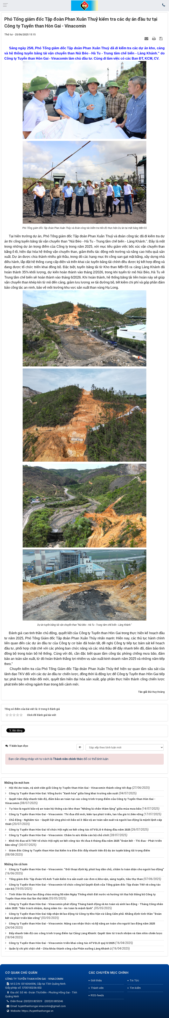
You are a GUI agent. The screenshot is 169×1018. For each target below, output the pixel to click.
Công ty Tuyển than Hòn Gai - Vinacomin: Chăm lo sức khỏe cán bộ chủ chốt (59, 835)
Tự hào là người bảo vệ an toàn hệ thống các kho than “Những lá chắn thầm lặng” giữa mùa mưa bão (75, 808)
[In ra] (154, 38)
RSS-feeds (97, 995)
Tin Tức (134, 980)
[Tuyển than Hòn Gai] (84, 5)
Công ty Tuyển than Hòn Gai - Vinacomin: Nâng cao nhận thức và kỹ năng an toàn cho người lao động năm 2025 (82, 923)
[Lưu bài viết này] (161, 38)
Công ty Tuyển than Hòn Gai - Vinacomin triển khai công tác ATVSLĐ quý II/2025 (62, 943)
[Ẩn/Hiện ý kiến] (79, 747)
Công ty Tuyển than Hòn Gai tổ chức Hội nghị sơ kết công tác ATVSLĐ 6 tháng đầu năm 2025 (69, 829)
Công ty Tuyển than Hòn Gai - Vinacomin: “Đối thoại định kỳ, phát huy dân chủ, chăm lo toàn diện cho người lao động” (86, 869)
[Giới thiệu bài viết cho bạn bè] (146, 38)
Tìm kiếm (135, 987)
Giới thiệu (96, 980)
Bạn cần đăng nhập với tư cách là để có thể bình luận (58, 759)
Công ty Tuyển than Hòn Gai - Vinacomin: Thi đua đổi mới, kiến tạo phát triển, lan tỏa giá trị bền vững (76, 814)
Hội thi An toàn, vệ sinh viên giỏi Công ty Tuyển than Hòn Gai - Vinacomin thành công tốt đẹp (70, 787)
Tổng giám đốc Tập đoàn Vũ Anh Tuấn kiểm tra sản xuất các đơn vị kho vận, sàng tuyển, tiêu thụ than (76, 879)
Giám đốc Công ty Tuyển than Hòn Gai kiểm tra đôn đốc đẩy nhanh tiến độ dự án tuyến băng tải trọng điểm (79, 850)
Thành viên (97, 987)
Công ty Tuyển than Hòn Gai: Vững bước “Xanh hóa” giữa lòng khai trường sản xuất (63, 793)
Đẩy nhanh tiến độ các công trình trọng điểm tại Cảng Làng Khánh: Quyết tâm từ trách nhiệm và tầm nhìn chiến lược (85, 933)
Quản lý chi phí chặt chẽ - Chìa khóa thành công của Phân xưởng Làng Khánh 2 (60, 948)
